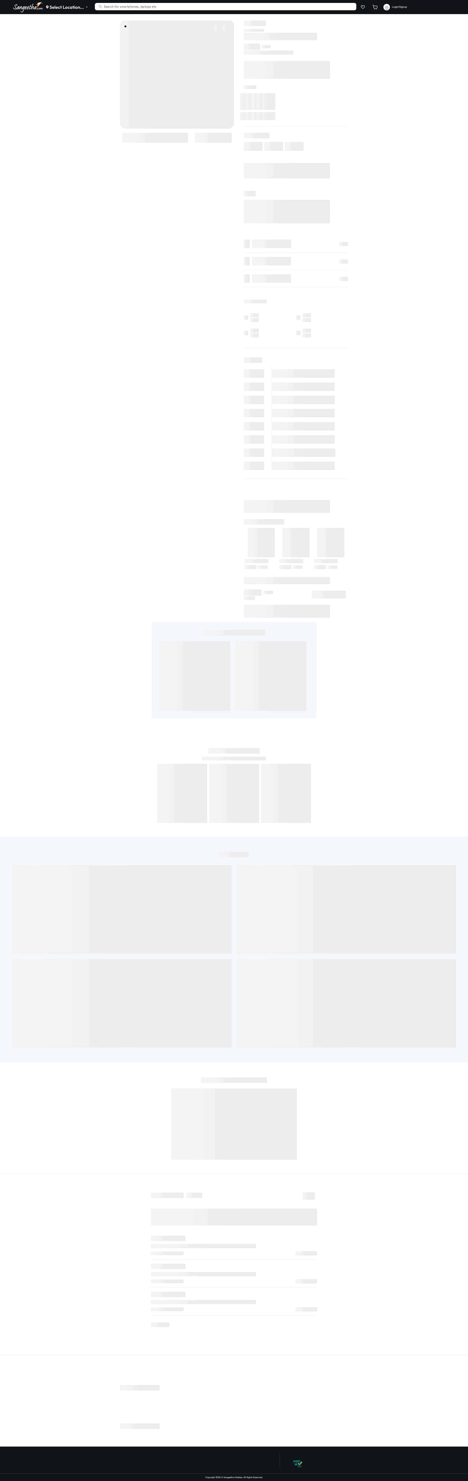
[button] (362, 7)
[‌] (155, 137)
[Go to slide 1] (125, 26)
